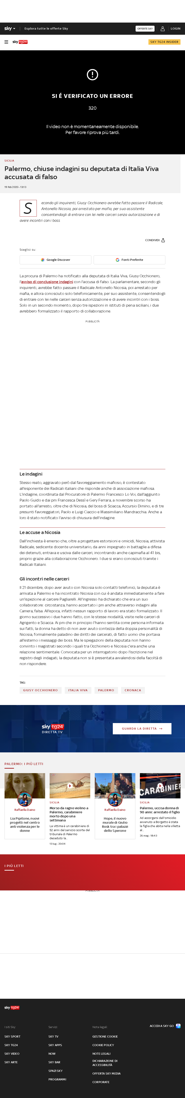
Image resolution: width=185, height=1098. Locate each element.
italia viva (78, 690)
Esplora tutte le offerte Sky (46, 28)
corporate (100, 1082)
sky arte (11, 1062)
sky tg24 (11, 1045)
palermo (106, 690)
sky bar (54, 1062)
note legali (101, 1053)
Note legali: (100, 1027)
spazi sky (55, 1071)
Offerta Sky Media (106, 1073)
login (175, 28)
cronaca (133, 690)
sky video (12, 1053)
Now (52, 1053)
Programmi (57, 1079)
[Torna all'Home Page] (20, 42)
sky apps (55, 1045)
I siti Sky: (10, 1027)
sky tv (53, 1036)
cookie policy (103, 1045)
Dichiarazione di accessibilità (104, 1063)
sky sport (12, 1036)
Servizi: (53, 1027)
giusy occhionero (40, 690)
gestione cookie (105, 1036)
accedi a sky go (162, 1026)
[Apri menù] (6, 42)
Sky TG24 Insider (164, 42)
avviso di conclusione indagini (47, 282)
